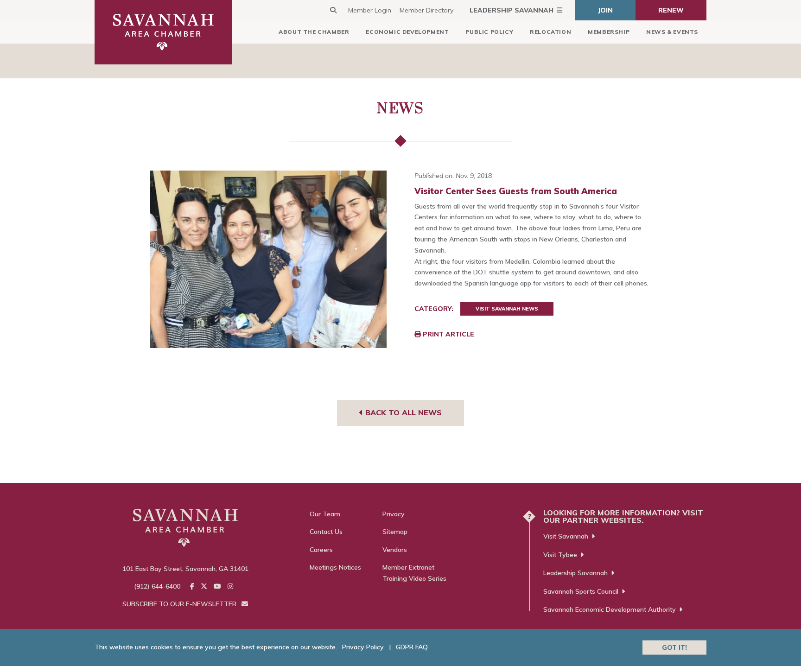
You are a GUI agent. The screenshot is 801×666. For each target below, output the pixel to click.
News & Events (672, 31)
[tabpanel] (268, 259)
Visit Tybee (560, 555)
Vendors (394, 549)
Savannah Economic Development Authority (609, 609)
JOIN (605, 10)
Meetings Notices (335, 567)
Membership (608, 31)
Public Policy (489, 31)
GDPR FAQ (412, 647)
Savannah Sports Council (580, 591)
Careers (321, 549)
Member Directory (426, 10)
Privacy (393, 514)
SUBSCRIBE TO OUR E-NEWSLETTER (180, 604)
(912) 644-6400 (157, 586)
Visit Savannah (565, 536)
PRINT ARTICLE (447, 334)
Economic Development (407, 31)
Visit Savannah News (507, 308)
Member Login (369, 10)
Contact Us (326, 531)
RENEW (671, 10)
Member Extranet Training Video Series (414, 573)
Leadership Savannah (511, 10)
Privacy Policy (363, 647)
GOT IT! (674, 647)
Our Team (325, 514)
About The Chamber (314, 31)
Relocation (550, 31)
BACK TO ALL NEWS (402, 412)
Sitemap (394, 531)
